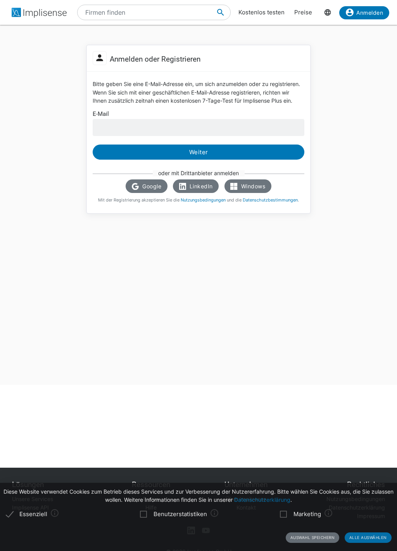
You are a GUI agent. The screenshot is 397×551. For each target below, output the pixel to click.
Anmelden (369, 12)
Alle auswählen (368, 538)
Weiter (198, 152)
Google (151, 186)
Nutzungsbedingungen (203, 200)
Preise (303, 12)
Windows (252, 186)
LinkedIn (200, 186)
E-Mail (101, 114)
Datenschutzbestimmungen (270, 200)
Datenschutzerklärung (262, 500)
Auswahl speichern (312, 538)
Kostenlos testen (261, 12)
